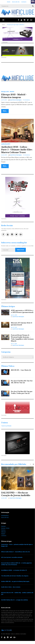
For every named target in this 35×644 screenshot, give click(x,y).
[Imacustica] (17, 51)
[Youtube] (21, 20)
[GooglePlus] (31, 20)
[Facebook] (18, 20)
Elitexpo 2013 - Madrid (7, 91)
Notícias (3, 526)
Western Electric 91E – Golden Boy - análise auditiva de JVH (17, 593)
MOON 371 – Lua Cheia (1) (21, 370)
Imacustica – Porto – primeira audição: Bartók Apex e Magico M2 (17, 545)
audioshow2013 (5, 144)
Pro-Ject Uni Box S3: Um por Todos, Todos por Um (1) (21, 392)
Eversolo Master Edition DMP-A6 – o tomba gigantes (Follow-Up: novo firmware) (16, 563)
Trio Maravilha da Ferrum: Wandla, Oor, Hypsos (14, 576)
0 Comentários (26, 100)
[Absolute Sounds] (17, 34)
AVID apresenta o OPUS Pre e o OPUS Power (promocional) (22, 311)
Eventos (3, 530)
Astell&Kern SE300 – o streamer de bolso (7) (14, 570)
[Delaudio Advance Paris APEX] (17, 408)
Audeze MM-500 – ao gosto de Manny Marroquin (15, 581)
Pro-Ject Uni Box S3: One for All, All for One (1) (22, 382)
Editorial (3, 532)
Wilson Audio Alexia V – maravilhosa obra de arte (15, 551)
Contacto (23, 2)
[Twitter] (28, 20)
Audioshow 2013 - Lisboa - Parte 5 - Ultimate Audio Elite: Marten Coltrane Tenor (16, 150)
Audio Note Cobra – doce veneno (10, 587)
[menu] (3, 19)
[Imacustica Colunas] (17, 278)
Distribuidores (5, 515)
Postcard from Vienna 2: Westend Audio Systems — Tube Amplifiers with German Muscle (22, 338)
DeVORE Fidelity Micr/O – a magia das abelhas (14, 600)
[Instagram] (24, 20)
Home (8, 2)
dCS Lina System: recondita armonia (11, 557)
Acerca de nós (15, 2)
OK (33, 6)
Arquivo (3, 533)
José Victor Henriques (16, 100)
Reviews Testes (5, 528)
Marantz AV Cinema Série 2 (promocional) (21, 324)
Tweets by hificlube (6, 426)
